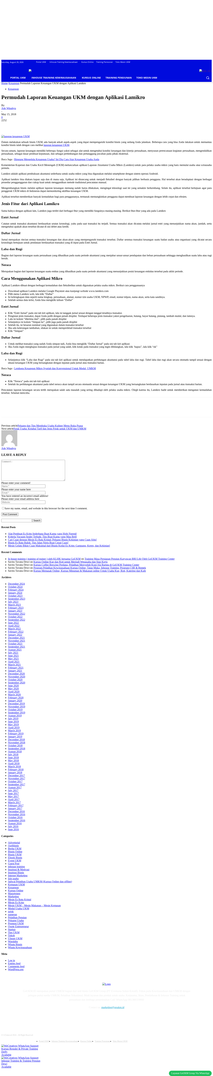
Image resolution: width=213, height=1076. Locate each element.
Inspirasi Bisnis (16, 872)
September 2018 (16, 748)
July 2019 (13, 718)
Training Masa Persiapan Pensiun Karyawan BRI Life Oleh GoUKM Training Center (130, 558)
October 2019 (15, 709)
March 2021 (14, 664)
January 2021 (15, 670)
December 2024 (16, 583)
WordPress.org (15, 969)
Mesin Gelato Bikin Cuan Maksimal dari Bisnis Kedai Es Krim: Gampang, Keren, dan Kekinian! (59, 545)
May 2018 (13, 760)
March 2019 (14, 730)
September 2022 (16, 619)
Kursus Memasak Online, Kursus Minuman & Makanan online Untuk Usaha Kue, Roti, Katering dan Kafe (89, 570)
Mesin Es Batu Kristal (19, 899)
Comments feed (16, 966)
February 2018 (15, 769)
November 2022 (16, 613)
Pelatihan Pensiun (17, 917)
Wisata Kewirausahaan (20, 947)
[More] (55, 125)
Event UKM (14, 860)
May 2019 (13, 724)
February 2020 (15, 697)
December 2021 (16, 637)
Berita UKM (14, 848)
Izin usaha (13, 878)
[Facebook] (6, 125)
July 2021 (13, 652)
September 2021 (16, 646)
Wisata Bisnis (15, 944)
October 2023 (15, 595)
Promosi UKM (16, 923)
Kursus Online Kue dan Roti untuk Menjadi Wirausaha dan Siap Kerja (70, 561)
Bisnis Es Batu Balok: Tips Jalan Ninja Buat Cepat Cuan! (38, 542)
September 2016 (16, 820)
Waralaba (13, 941)
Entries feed (14, 963)
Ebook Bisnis (15, 857)
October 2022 (15, 616)
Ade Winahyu (8, 108)
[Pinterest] (30, 125)
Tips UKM (13, 932)
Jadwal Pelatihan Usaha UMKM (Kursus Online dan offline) (40, 881)
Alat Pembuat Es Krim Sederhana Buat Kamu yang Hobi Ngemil (42, 533)
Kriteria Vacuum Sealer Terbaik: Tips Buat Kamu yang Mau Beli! (42, 536)
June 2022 (13, 622)
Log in (11, 960)
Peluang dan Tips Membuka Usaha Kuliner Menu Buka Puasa (50, 425)
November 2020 (16, 676)
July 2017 (13, 790)
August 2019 (15, 715)
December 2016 (16, 811)
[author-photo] (9, 445)
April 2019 (13, 727)
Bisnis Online (15, 851)
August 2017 (15, 787)
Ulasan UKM (15, 938)
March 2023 (14, 604)
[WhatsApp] (42, 125)
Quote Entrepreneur (18, 926)
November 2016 (16, 814)
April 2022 (13, 625)
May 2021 (13, 658)
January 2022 (15, 634)
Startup (11, 929)
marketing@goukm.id (112, 1007)
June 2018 (13, 757)
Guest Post (13, 863)
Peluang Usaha (16, 920)
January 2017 (15, 808)
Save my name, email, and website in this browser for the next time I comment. (46, 508)
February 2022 (15, 631)
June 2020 (13, 685)
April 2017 (13, 799)
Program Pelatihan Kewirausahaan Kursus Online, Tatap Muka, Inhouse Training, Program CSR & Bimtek (89, 567)
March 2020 (14, 694)
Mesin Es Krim (16, 902)
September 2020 (16, 682)
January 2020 (15, 700)
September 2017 (16, 784)
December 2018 (16, 739)
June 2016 (13, 829)
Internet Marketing (17, 875)
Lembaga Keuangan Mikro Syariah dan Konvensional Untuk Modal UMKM (55, 368)
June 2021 (13, 655)
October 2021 (15, 643)
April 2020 (13, 691)
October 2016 (15, 817)
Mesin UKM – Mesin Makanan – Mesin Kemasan (34, 905)
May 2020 (13, 688)
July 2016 (13, 826)
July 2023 (13, 601)
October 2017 (15, 781)
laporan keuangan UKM (56, 145)
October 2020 (15, 679)
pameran (12, 914)
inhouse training (16, 866)
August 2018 (15, 751)
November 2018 (16, 742)
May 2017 (13, 796)
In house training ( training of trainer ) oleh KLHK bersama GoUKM (44, 558)
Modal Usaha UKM (18, 908)
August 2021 (15, 649)
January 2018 (15, 772)
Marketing (13, 896)
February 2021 (15, 667)
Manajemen (14, 893)
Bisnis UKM (14, 854)
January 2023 (15, 610)
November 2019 (16, 706)
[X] (18, 125)
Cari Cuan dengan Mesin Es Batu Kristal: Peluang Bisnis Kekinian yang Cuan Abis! (52, 539)
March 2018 (14, 766)
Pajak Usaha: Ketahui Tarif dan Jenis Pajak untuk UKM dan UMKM (49, 428)
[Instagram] (34, 1017)
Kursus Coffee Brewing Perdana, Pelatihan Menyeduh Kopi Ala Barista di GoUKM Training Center (86, 564)
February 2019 (15, 733)
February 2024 (15, 589)
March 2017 (14, 802)
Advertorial (14, 842)
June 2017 (13, 793)
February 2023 (15, 607)
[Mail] (42, 1017)
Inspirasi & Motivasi (18, 869)
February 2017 (15, 805)
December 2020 (16, 673)
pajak (11, 911)
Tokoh (11, 935)
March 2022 (14, 628)
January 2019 (15, 736)
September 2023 (16, 598)
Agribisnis (13, 845)
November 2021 (16, 640)
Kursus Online (15, 890)
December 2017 (16, 775)
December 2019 (16, 703)
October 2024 (15, 586)
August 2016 (15, 823)
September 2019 (16, 712)
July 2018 (13, 754)
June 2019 (13, 721)
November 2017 (16, 778)
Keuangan (13, 83)
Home (4, 83)
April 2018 (13, 763)
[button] (208, 78)
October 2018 (15, 745)
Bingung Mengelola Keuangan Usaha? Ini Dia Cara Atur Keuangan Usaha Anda (56, 159)
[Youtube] (59, 1017)
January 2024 (15, 592)
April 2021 (13, 661)
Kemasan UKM (16, 884)
